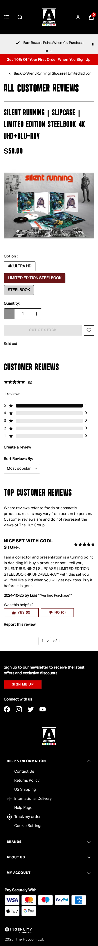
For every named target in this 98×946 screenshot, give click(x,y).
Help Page (23, 808)
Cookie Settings (28, 826)
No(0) (60, 612)
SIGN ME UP (23, 684)
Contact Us (24, 772)
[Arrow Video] (49, 17)
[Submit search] (20, 17)
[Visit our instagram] (19, 709)
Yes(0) (24, 612)
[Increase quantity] (36, 314)
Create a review (17, 447)
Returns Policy (26, 781)
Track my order (27, 817)
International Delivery (33, 799)
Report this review (20, 625)
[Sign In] (78, 17)
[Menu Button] (7, 17)
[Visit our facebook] (7, 709)
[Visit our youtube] (42, 709)
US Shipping (25, 790)
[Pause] (93, 44)
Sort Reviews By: (18, 459)
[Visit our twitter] (31, 709)
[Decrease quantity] (9, 314)
